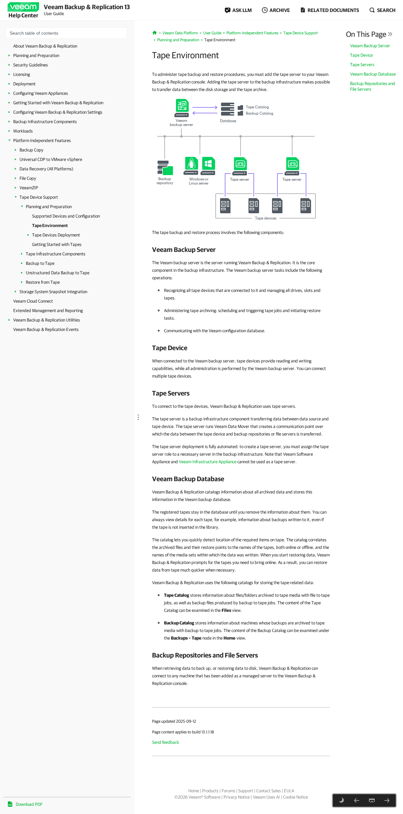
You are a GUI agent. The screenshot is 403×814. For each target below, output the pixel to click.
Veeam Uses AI (266, 797)
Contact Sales (268, 790)
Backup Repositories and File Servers (372, 86)
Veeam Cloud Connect (33, 301)
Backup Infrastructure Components (45, 121)
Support (245, 790)
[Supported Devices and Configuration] (356, 800)
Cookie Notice (295, 797)
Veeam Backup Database (373, 74)
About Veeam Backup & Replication (45, 45)
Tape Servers (362, 64)
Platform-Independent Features (42, 140)
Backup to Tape (40, 263)
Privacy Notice (237, 797)
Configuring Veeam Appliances (40, 93)
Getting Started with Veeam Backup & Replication (58, 102)
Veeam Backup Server (370, 45)
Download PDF (29, 804)
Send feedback (165, 742)
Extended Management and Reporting (48, 310)
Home (193, 790)
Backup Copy (31, 149)
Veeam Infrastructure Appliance (207, 461)
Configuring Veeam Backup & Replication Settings (57, 112)
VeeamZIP (29, 187)
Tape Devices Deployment (56, 234)
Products (210, 790)
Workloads (23, 131)
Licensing (21, 74)
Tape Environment (50, 225)
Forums (228, 790)
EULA (289, 790)
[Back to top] (372, 800)
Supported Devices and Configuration (66, 216)
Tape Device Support (39, 197)
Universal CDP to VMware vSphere (51, 159)
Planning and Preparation (36, 55)
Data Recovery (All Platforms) (46, 168)
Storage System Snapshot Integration (53, 291)
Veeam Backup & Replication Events (46, 329)
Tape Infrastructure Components (55, 253)
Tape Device (361, 55)
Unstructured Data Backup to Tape (57, 272)
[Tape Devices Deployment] (387, 800)
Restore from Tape (43, 282)
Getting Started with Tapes (57, 244)
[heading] (241, 249)
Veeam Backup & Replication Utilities (46, 319)
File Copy (28, 178)
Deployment (24, 83)
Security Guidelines (30, 64)
